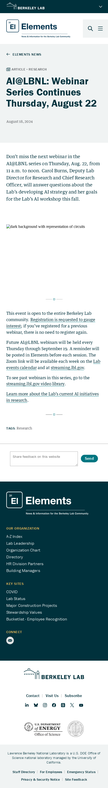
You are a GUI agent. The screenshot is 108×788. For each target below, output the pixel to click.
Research (24, 428)
